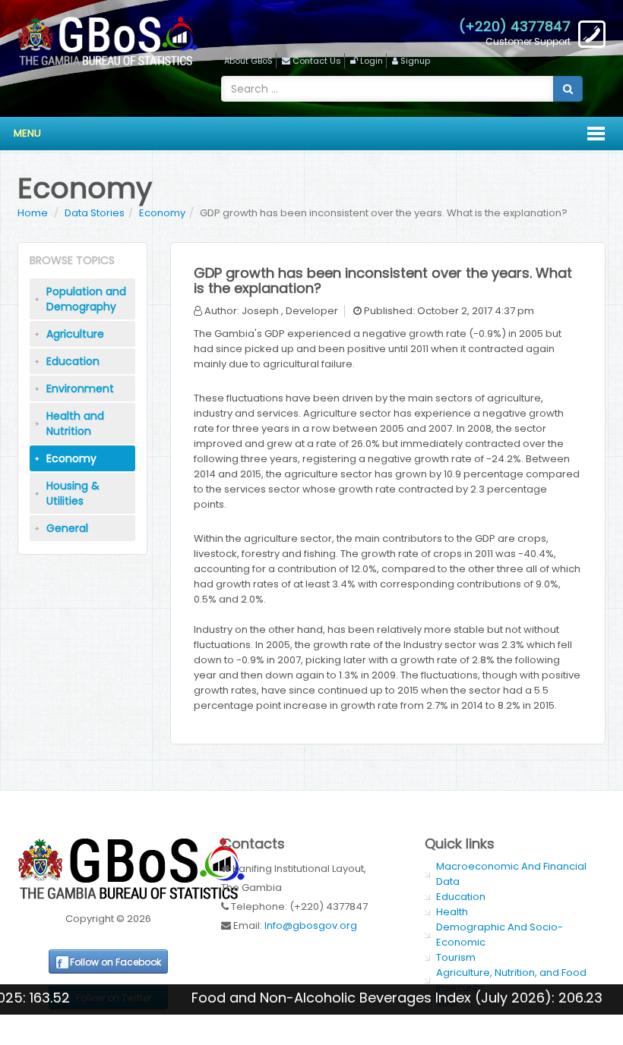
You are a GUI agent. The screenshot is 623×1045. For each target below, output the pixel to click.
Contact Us (317, 61)
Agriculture (75, 334)
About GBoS (248, 61)
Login (371, 61)
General (67, 528)
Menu (27, 133)
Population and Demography (86, 299)
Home (32, 213)
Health (452, 912)
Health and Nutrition (75, 423)
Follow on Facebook (115, 961)
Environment (80, 388)
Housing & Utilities (73, 493)
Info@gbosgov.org (310, 925)
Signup (415, 61)
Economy (162, 213)
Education (73, 361)
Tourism (456, 957)
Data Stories (95, 213)
